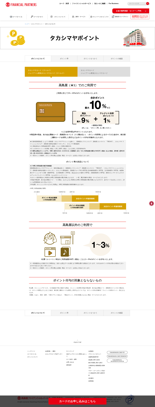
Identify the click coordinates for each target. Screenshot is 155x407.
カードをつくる (31, 354)
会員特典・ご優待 (50, 351)
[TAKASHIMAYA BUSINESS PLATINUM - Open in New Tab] (117, 361)
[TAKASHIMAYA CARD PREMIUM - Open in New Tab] (117, 356)
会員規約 (91, 351)
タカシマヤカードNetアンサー (53, 354)
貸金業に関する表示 (94, 360)
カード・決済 (64, 3)
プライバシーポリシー (94, 354)
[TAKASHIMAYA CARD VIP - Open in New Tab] (117, 352)
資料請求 (68, 365)
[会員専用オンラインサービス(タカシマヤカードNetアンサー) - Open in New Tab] (140, 16)
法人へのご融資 (99, 3)
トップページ (31, 351)
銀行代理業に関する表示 (95, 362)
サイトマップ (70, 351)
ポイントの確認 (117, 58)
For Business (114, 3)
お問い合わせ (70, 362)
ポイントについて (38, 58)
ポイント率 (64, 58)
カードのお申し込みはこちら (77, 401)
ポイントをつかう (90, 58)
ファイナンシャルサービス (81, 3)
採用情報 (91, 381)
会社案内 (91, 378)
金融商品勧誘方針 (93, 357)
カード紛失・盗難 (71, 359)
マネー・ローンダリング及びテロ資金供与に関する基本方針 (96, 373)
